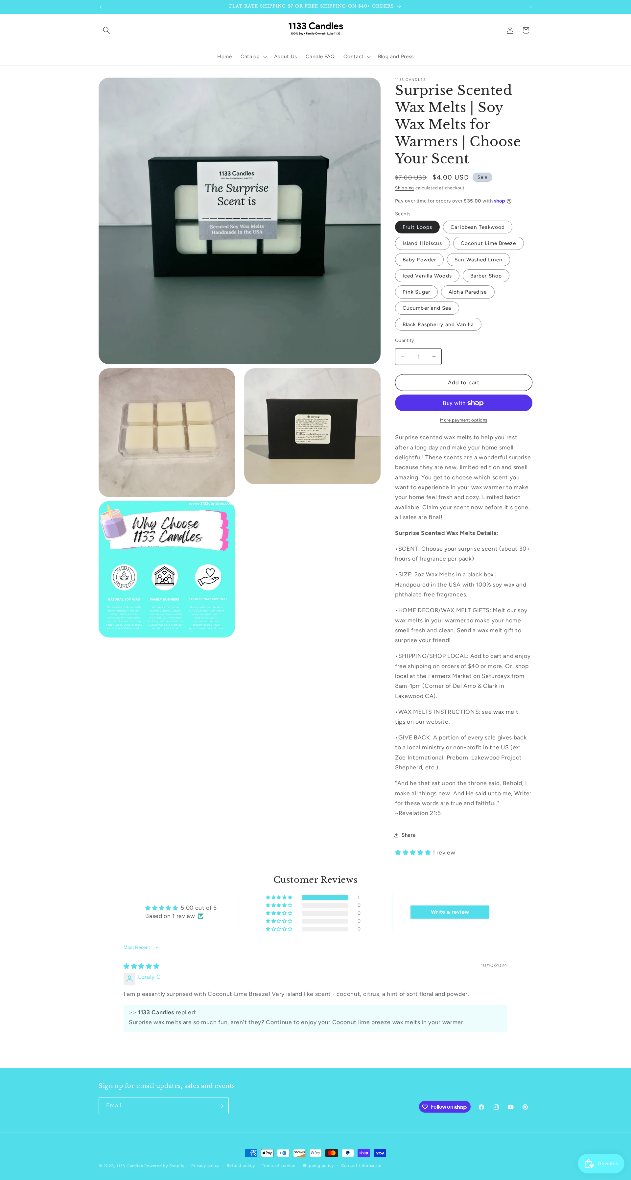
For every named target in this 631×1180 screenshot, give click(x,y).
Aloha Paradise (468, 292)
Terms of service (278, 1165)
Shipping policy (318, 1165)
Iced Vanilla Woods (427, 276)
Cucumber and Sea (427, 308)
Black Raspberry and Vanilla (438, 324)
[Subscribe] (220, 1106)
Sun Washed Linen (478, 259)
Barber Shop (486, 276)
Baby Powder (419, 259)
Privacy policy (205, 1165)
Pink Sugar (416, 292)
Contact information (362, 1165)
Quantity (404, 340)
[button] (106, 30)
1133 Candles (129, 1166)
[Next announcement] (531, 7)
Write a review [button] (450, 912)
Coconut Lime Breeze (488, 243)
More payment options (463, 419)
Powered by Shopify (164, 1166)
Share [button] (408, 835)
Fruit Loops (417, 227)
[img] (141, 966)
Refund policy (241, 1165)
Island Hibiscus (422, 243)
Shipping (404, 187)
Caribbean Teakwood (478, 227)
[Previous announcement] (100, 7)
